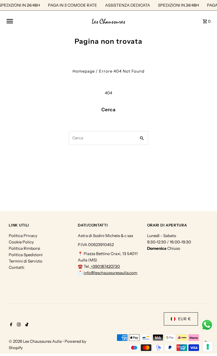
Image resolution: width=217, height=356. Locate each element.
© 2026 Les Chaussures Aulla (35, 341)
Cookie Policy (21, 241)
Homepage (84, 71)
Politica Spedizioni (26, 254)
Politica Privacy (23, 235)
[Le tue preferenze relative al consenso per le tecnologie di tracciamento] (208, 347)
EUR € (184, 318)
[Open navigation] (47, 21)
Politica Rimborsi (24, 248)
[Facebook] (10, 325)
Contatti (16, 267)
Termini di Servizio (25, 261)
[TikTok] (26, 325)
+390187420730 (105, 266)
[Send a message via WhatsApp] (207, 325)
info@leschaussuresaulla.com (110, 272)
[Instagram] (18, 325)
